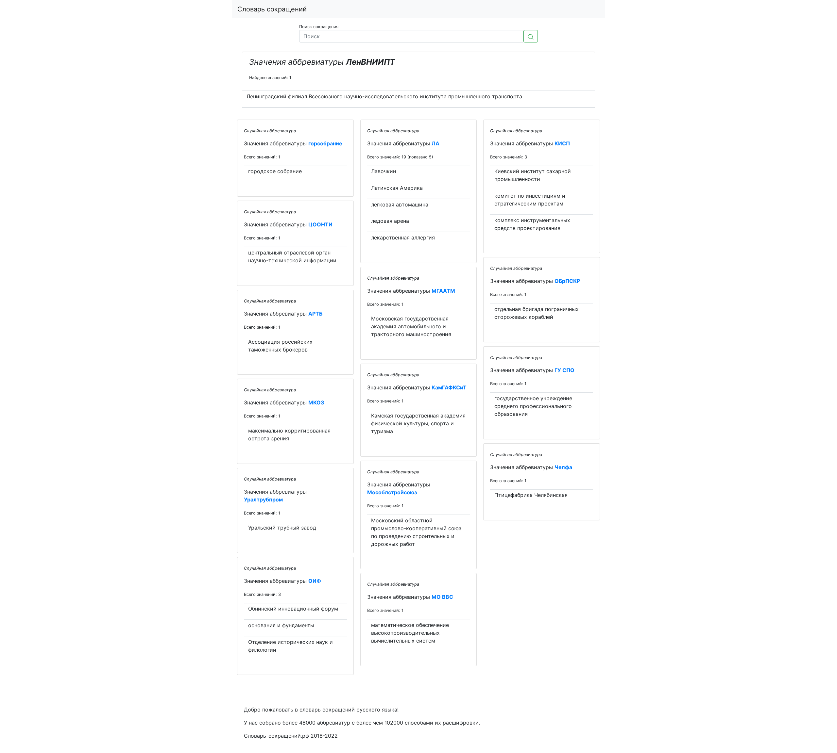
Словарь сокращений (272, 9)
